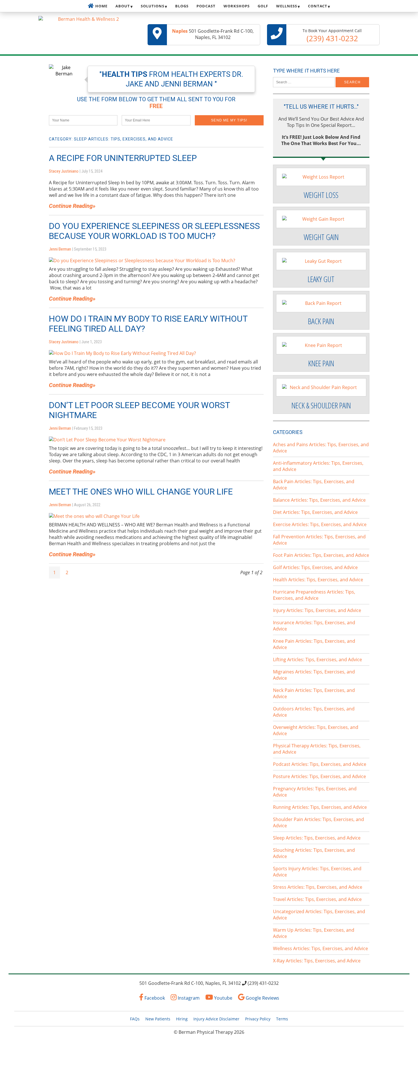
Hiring (182, 1019)
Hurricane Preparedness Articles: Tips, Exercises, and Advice (314, 595)
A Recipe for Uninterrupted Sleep (123, 158)
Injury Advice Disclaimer (216, 1019)
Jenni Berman (60, 249)
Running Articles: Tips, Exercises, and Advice (320, 807)
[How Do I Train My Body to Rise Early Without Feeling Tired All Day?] (122, 353)
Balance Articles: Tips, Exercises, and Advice (319, 500)
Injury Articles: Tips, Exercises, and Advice (317, 610)
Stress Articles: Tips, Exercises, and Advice (317, 887)
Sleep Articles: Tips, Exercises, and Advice (317, 838)
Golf (263, 6)
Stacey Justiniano (63, 171)
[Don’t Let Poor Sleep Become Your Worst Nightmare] (107, 440)
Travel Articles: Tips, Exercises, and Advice (317, 899)
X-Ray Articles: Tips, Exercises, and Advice (317, 961)
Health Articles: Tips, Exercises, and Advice (318, 579)
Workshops (237, 6)
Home (101, 6)
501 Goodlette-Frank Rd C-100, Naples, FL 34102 (213, 34)
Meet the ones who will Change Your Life (141, 492)
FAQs (135, 1019)
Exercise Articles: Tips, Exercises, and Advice (320, 524)
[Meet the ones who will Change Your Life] (94, 516)
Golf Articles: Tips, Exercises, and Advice (315, 567)
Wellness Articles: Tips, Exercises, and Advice (320, 948)
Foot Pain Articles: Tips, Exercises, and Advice (321, 555)
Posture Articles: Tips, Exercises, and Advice (319, 776)
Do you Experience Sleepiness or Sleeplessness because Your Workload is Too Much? (154, 231)
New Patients (157, 1019)
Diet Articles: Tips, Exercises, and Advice (315, 512)
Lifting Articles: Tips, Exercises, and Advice (317, 659)
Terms (282, 1019)
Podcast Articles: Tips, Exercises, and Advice (319, 764)
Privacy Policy (257, 1019)
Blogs (182, 6)
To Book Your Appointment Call (332, 36)
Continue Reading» (72, 205)
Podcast (206, 6)
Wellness (286, 6)
